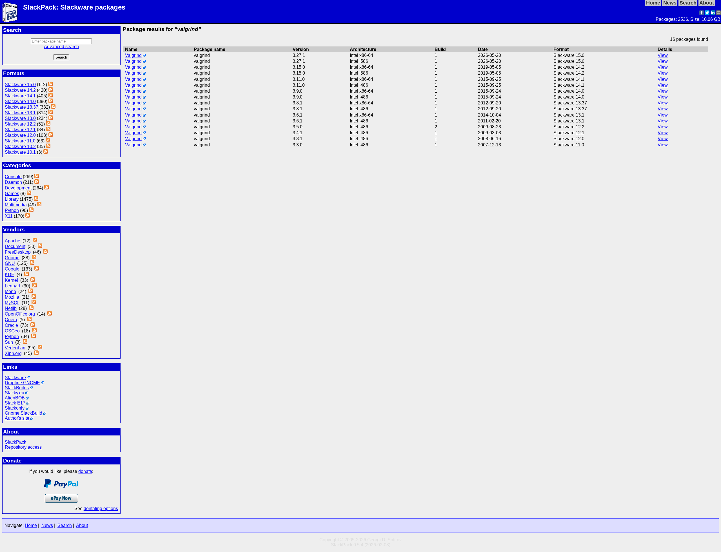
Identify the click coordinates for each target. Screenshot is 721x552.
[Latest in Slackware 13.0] (50, 118)
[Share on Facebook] (701, 13)
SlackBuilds (17, 387)
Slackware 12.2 (20, 124)
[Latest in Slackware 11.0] (48, 140)
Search (64, 525)
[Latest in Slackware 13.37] (53, 107)
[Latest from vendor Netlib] (31, 308)
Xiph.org (13, 353)
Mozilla (12, 297)
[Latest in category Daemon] (36, 182)
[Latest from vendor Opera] (29, 319)
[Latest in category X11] (27, 216)
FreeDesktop (18, 252)
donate (85, 471)
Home (31, 525)
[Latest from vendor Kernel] (32, 280)
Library (12, 199)
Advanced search (61, 46)
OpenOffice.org (20, 314)
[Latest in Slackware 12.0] (50, 135)
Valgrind (133, 55)
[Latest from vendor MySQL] (34, 302)
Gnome (12, 257)
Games (12, 193)
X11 (9, 216)
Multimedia (16, 204)
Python (12, 210)
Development (18, 188)
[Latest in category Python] (31, 210)
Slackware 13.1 (20, 112)
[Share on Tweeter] (707, 13)
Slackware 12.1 (20, 129)
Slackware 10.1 (20, 152)
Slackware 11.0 (20, 140)
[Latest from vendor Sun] (25, 342)
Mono (10, 291)
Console (13, 176)
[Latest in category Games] (29, 193)
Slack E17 (15, 403)
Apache (12, 240)
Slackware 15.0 (20, 84)
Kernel (11, 280)
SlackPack (15, 442)
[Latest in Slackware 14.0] (50, 101)
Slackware (15, 377)
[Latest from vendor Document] (40, 246)
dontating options (101, 508)
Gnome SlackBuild (23, 413)
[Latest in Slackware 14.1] (50, 95)
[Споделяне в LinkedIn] (713, 13)
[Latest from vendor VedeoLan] (40, 347)
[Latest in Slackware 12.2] (48, 124)
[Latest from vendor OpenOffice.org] (49, 314)
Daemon (13, 182)
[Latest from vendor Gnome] (34, 257)
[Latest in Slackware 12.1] (48, 129)
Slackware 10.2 (20, 146)
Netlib (11, 308)
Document (15, 246)
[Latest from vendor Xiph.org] (36, 353)
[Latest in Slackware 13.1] (50, 112)
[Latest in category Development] (46, 188)
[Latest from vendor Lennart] (34, 285)
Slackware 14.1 (20, 95)
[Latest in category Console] (36, 176)
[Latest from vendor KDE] (26, 274)
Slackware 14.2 (20, 90)
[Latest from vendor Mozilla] (34, 297)
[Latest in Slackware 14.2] (50, 90)
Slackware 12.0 (20, 135)
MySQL (12, 302)
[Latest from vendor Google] (36, 269)
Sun (9, 342)
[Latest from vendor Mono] (30, 291)
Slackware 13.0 (20, 118)
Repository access (23, 447)
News (47, 525)
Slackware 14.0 (20, 101)
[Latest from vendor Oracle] (32, 325)
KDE (9, 274)
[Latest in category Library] (36, 199)
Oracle (11, 325)
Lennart (12, 285)
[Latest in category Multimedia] (39, 204)
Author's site (17, 418)
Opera (11, 319)
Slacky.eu (14, 392)
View (663, 55)
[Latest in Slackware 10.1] (45, 152)
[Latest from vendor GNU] (32, 263)
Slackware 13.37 (21, 107)
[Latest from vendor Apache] (35, 240)
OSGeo (12, 330)
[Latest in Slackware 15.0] (50, 84)
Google (12, 269)
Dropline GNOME (22, 382)
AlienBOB (15, 397)
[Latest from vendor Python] (33, 336)
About (82, 525)
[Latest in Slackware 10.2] (48, 146)
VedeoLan (15, 347)
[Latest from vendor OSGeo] (34, 330)
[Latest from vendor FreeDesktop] (45, 252)
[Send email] (718, 13)
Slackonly (15, 408)
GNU (10, 263)
